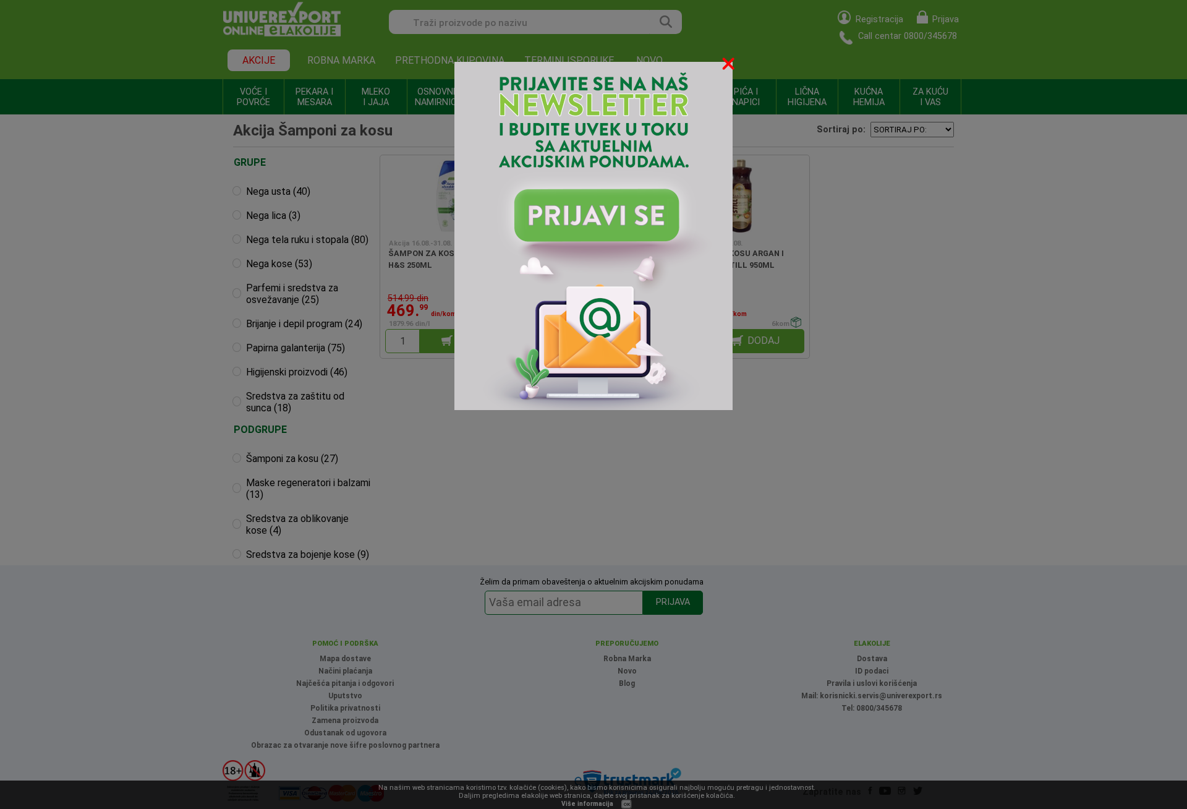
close (729, 66)
